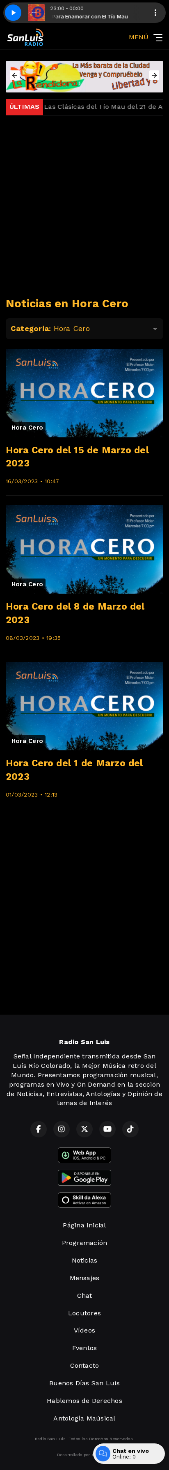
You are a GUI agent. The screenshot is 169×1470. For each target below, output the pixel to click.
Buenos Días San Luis (84, 1383)
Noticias (85, 1260)
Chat (84, 1295)
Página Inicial (84, 1225)
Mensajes (85, 1278)
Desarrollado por (73, 1454)
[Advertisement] (84, 206)
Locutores (84, 1313)
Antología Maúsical (84, 1418)
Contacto (84, 1365)
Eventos (84, 1348)
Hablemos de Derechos (84, 1401)
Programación (84, 1243)
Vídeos (84, 1330)
